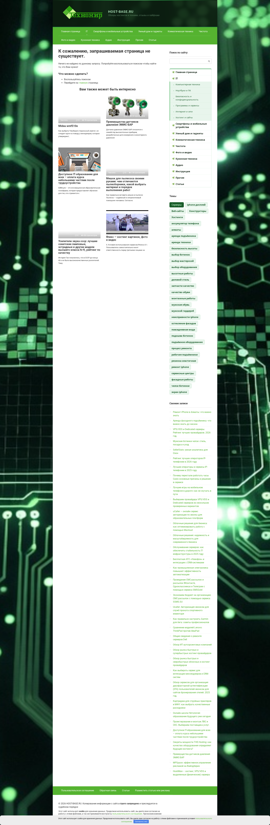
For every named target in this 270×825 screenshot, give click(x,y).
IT (87, 31)
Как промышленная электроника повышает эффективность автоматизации (190, 571)
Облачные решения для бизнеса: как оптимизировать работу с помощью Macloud (190, 526)
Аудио (108, 40)
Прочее (139, 40)
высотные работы (182, 273)
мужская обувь (180, 304)
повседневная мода (183, 329)
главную (83, 82)
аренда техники (181, 242)
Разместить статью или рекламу (152, 790)
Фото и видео (68, 40)
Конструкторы (197, 211)
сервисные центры (183, 373)
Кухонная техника (90, 40)
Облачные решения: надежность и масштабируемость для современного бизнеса (191, 538)
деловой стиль (180, 279)
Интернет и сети (184, 111)
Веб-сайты (178, 211)
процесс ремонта (182, 348)
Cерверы (177, 204)
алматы (176, 229)
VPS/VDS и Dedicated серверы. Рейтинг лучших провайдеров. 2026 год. (192, 432)
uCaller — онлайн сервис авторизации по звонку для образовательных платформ (188, 514)
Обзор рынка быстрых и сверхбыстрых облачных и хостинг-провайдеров (191, 662)
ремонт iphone (180, 367)
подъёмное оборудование (187, 342)
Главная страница (70, 31)
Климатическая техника (180, 31)
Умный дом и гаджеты (150, 31)
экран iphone (179, 392)
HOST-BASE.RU (120, 12)
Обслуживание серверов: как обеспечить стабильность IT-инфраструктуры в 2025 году (188, 550)
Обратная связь (108, 790)
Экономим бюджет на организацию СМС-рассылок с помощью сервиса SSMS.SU (192, 598)
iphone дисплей (196, 204)
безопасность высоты (184, 248)
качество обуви (181, 292)
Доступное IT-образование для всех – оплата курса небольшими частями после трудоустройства (78, 179)
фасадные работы (182, 379)
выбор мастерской (183, 261)
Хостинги (177, 217)
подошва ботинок (182, 335)
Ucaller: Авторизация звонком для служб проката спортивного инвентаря (191, 610)
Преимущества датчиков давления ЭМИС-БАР (122, 123)
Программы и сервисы (187, 105)
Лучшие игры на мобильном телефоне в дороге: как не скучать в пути (192, 491)
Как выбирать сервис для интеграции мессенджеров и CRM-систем (191, 673)
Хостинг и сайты (184, 117)
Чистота (203, 31)
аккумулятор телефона (185, 223)
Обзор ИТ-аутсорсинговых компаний (192, 644)
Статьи (152, 40)
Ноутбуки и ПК (183, 90)
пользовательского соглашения (127, 814)
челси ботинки (181, 385)
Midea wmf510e (68, 126)
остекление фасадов (184, 323)
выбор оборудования (184, 267)
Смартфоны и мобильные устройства (113, 31)
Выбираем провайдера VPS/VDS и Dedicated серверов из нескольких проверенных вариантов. (191, 502)
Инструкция (123, 40)
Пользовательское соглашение (77, 790)
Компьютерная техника (188, 84)
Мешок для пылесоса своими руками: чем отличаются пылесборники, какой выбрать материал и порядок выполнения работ (126, 184)
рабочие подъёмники (185, 354)
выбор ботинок (181, 254)
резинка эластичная (184, 360)
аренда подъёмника (184, 236)
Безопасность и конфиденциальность (187, 98)
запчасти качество (183, 285)
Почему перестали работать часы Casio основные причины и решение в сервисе (192, 479)
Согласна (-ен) (141, 822)
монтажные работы (183, 298)
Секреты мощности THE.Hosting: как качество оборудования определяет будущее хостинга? (192, 745)
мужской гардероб (183, 310)
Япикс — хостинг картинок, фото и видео (127, 238)
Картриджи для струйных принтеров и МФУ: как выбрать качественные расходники (192, 704)
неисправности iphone (185, 317)
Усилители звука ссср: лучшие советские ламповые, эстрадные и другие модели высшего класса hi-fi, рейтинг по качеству (79, 247)
